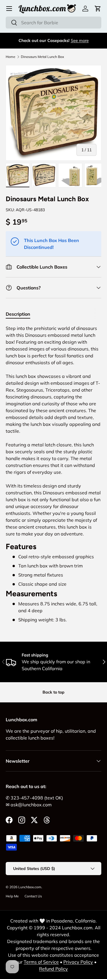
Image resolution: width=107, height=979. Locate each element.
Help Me (12, 896)
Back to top (53, 692)
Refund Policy (53, 969)
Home (10, 57)
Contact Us (33, 896)
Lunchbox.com (29, 887)
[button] (98, 8)
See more (80, 40)
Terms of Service (41, 962)
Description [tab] (18, 314)
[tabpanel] (53, 474)
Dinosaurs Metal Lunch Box (42, 57)
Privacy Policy (78, 962)
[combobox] (53, 23)
